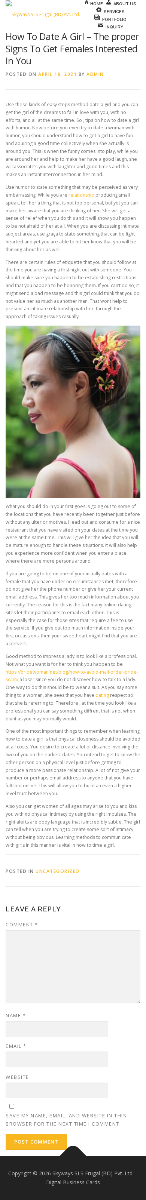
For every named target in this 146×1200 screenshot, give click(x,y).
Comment (22, 924)
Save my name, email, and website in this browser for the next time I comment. (66, 1119)
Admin (95, 74)
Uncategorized (58, 871)
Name (16, 1015)
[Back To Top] (73, 1156)
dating (102, 695)
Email (16, 1046)
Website (17, 1077)
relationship (81, 195)
